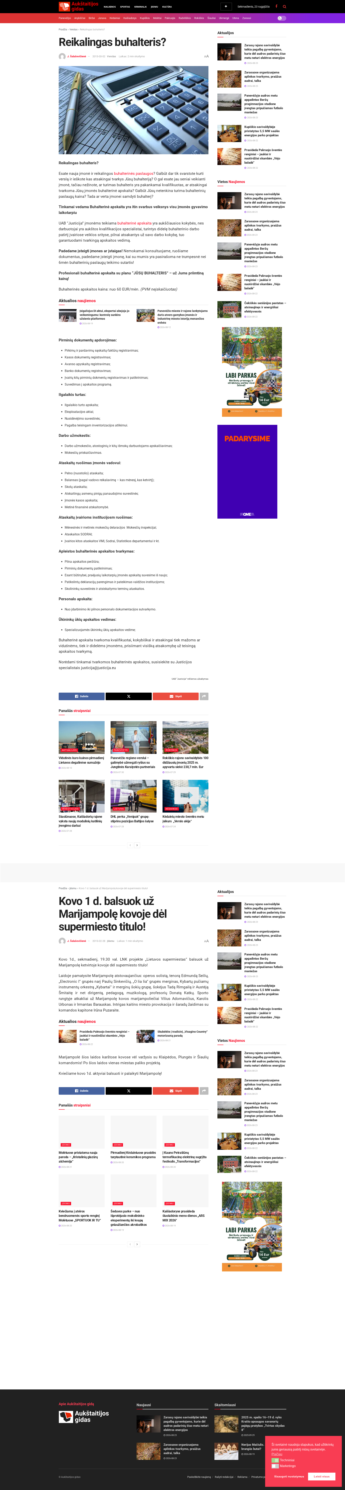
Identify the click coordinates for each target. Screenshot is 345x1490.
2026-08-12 (165, 327)
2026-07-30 (118, 772)
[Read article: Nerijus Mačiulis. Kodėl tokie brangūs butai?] (226, 1451)
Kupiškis (145, 18)
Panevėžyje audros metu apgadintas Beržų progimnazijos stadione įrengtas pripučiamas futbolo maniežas (263, 104)
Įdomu (154, 7)
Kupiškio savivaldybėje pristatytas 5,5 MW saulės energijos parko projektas (262, 131)
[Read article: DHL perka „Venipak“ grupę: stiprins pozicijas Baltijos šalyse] (134, 796)
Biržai (92, 18)
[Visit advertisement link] (251, 372)
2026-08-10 (66, 768)
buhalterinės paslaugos (133, 173)
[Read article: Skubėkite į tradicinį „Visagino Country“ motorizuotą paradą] (146, 1036)
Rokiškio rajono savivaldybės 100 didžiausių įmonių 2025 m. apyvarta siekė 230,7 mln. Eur (185, 762)
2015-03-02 (98, 56)
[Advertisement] (172, 872)
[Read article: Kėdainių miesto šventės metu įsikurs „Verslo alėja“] (185, 796)
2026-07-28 (66, 831)
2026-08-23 (252, 212)
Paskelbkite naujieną (199, 1476)
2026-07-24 (170, 826)
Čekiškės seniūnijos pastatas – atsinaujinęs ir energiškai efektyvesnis (265, 307)
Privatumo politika (261, 1476)
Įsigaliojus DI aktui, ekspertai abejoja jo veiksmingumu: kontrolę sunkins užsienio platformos (104, 314)
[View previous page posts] (130, 845)
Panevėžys (65, 18)
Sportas (125, 7)
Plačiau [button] (277, 1454)
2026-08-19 (87, 323)
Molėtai (157, 18)
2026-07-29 (170, 772)
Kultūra (167, 7)
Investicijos (70, 809)
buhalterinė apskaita (134, 223)
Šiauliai (211, 18)
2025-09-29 (249, 1435)
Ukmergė (224, 18)
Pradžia (63, 29)
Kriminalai (140, 7)
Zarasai (246, 18)
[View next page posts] (137, 845)
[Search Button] (284, 7)
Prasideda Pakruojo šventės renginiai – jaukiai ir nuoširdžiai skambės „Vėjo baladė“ (105, 1035)
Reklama (242, 1476)
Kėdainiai (115, 18)
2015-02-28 (98, 940)
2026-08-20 (118, 1162)
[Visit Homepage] (78, 7)
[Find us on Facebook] (276, 6)
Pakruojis (170, 18)
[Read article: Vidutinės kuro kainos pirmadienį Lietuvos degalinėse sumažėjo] (82, 737)
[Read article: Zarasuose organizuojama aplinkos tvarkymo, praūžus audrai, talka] (229, 79)
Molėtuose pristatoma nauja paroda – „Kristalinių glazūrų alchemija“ (78, 1157)
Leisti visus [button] (322, 1476)
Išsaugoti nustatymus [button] (289, 1476)
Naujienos (110, 7)
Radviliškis (185, 18)
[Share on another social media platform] (204, 696)
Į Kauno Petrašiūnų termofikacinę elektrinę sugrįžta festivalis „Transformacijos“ (185, 1157)
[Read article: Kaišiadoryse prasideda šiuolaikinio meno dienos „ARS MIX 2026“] (185, 1190)
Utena (235, 18)
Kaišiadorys (130, 18)
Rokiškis (199, 18)
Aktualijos (69, 750)
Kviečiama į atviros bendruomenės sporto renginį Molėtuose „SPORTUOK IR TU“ (80, 1215)
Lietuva (119, 809)
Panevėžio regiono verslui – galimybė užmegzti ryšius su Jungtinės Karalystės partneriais (133, 762)
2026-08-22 (252, 293)
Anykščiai (79, 18)
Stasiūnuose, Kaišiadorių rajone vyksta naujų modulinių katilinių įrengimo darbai (80, 821)
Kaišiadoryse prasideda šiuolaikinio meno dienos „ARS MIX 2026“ (184, 1215)
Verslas (73, 29)
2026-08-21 (165, 1040)
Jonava (102, 18)
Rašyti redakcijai (224, 1476)
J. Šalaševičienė (76, 56)
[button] (275, 1460)
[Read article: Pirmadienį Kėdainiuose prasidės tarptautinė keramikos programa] (134, 1132)
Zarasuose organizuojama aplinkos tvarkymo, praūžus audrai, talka (263, 77)
